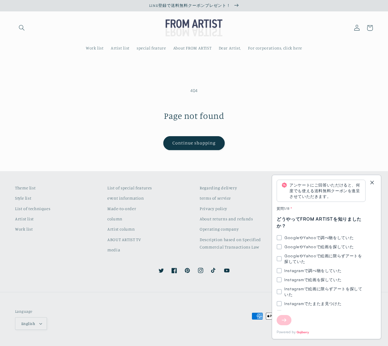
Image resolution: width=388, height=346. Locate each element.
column (114, 218)
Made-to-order (121, 208)
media (113, 249)
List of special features (129, 187)
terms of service (215, 198)
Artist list (24, 218)
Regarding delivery (218, 187)
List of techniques (32, 208)
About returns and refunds (226, 218)
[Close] (372, 183)
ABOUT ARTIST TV (124, 239)
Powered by (286, 332)
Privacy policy (213, 208)
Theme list (25, 187)
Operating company (219, 229)
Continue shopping (194, 143)
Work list (24, 229)
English (28, 323)
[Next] (284, 320)
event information (125, 198)
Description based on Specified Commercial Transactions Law (230, 243)
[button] (21, 27)
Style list (23, 198)
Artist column (121, 229)
